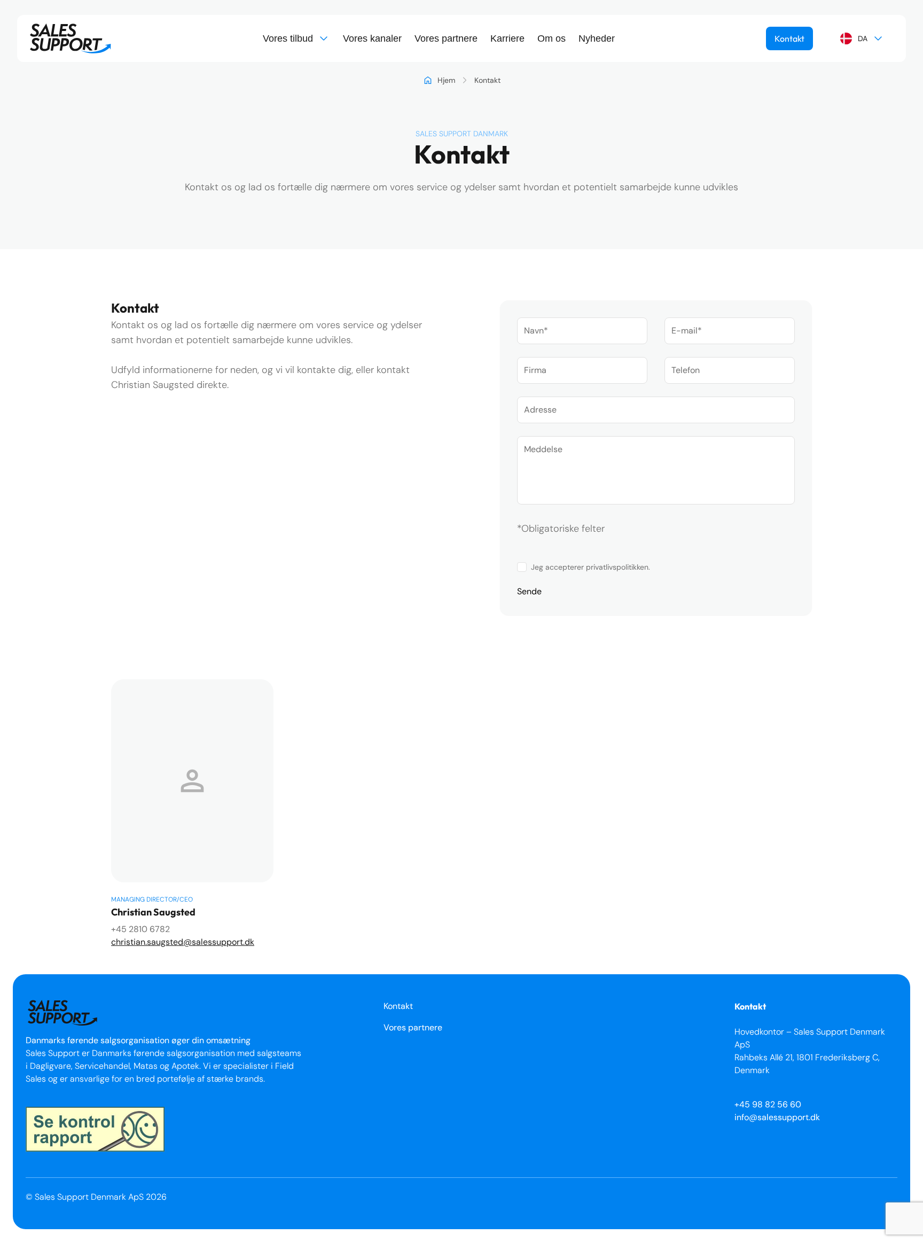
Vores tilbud (288, 38)
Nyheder (596, 38)
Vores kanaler (372, 38)
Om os (551, 38)
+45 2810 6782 (140, 929)
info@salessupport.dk (777, 1117)
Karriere (507, 38)
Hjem (446, 80)
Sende (529, 591)
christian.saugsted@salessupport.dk (182, 942)
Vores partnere (446, 38)
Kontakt (789, 38)
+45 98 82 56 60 (767, 1104)
